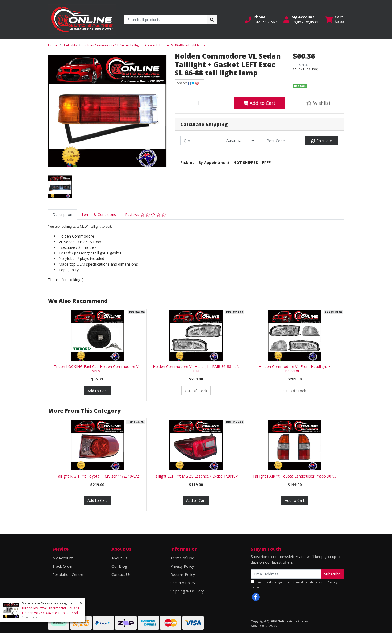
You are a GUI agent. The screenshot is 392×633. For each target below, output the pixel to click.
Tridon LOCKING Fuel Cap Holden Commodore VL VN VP (97, 369)
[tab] (62, 214)
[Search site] (212, 19)
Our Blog (119, 566)
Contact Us (121, 574)
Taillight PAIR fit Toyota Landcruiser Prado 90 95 (295, 476)
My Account (62, 557)
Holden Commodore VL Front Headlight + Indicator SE (295, 369)
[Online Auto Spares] (82, 19)
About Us (119, 557)
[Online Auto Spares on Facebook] (256, 597)
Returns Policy (182, 574)
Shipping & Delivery (187, 591)
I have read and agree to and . (294, 584)
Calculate (323, 140)
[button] (261, 19)
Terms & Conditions (98, 214)
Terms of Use (182, 557)
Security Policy (182, 582)
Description (62, 214)
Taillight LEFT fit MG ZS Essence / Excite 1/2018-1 (196, 476)
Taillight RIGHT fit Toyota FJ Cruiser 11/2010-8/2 (97, 476)
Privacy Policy (182, 566)
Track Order (62, 566)
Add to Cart (261, 103)
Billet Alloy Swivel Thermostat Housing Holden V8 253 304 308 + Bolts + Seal (50, 610)
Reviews (132, 214)
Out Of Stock (196, 390)
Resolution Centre (67, 574)
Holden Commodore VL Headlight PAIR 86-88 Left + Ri (196, 369)
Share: (182, 83)
